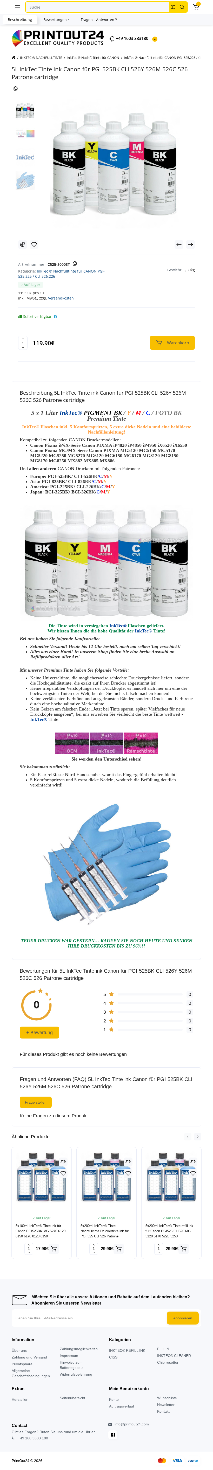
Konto (114, 1399)
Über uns (19, 1350)
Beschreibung (20, 19)
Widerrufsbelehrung (76, 1374)
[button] (187, 1136)
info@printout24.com (131, 1424)
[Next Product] (190, 244)
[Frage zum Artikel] (55, 316)
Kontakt (163, 1411)
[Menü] (17, 7)
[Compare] (22, 244)
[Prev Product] (179, 244)
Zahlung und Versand (29, 1357)
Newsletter (166, 1405)
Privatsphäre (22, 1364)
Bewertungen (56, 19)
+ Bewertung (39, 1032)
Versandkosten (61, 298)
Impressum (69, 1356)
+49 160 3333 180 (32, 1438)
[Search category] (173, 7)
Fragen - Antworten (99, 19)
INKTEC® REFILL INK (127, 1350)
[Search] (182, 7)
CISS (113, 1357)
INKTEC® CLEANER (174, 1356)
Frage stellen (35, 1102)
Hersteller (20, 1399)
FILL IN (163, 1349)
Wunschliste (167, 1398)
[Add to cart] (54, 1249)
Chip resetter (167, 1362)
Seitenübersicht (72, 1398)
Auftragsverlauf (121, 1406)
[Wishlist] (34, 244)
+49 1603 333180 (131, 38)
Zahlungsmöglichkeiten (79, 1349)
